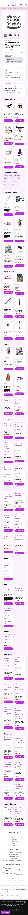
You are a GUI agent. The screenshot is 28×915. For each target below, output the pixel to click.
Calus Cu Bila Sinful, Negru (7, 408)
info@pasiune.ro (20, 874)
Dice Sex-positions (8, 138)
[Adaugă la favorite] (22, 52)
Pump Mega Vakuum (18, 208)
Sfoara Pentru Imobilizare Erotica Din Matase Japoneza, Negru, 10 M (19, 674)
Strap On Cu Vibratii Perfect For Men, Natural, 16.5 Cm (19, 115)
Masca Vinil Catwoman (6, 523)
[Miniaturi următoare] (23, 35)
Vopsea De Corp (7, 187)
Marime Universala (8, 598)
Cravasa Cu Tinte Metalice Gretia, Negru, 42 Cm (19, 287)
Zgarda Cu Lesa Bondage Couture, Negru (8, 232)
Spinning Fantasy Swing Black (19, 479)
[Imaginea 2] (10, 35)
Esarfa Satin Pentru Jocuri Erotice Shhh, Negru (7, 696)
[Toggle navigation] (2, 5)
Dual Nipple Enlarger (6, 793)
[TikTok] (16, 878)
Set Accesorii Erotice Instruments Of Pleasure (18, 547)
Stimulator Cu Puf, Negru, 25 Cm (19, 598)
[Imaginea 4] (20, 35)
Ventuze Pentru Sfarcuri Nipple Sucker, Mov (18, 773)
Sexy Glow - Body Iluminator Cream (19, 819)
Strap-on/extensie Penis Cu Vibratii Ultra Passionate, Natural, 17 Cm (8, 115)
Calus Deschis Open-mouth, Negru (7, 386)
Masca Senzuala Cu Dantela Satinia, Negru (8, 504)
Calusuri (6, 178)
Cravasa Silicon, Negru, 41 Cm (7, 310)
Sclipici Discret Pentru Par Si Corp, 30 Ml (8, 818)
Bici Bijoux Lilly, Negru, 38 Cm (7, 333)
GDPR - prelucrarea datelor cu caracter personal (14, 860)
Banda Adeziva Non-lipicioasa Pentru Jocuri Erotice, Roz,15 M (8, 722)
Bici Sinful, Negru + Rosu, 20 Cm (19, 311)
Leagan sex (12, 178)
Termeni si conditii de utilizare (14, 852)
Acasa (14, 835)
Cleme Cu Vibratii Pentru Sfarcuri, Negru (19, 750)
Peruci (15, 181)
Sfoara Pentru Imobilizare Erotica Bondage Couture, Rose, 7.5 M (8, 672)
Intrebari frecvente (14, 841)
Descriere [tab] (8, 83)
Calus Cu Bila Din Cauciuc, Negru (8, 261)
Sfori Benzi (6, 184)
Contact (14, 837)
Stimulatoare (14, 184)
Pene (11, 181)
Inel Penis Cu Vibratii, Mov (18, 161)
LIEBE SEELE (8, 40)
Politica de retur (14, 856)
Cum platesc (14, 858)
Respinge (15, 909)
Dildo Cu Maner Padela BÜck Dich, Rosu (8, 573)
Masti (19, 178)
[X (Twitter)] (19, 878)
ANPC (14, 845)
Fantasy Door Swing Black (18, 455)
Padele (5, 181)
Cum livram (14, 839)
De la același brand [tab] (17, 83)
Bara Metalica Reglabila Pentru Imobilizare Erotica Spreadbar (8, 206)
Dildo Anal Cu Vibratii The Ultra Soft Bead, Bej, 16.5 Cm (8, 161)
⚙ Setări (24, 891)
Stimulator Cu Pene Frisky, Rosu (8, 620)
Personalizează (6, 909)
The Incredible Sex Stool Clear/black (8, 456)
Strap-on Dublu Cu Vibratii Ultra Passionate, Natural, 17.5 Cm (19, 138)
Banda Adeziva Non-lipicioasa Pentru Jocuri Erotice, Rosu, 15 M (19, 697)
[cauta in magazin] (8, 5)
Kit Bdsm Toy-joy (8, 545)
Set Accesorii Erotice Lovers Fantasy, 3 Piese (7, 751)
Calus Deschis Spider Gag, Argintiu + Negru (19, 235)
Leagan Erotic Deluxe (7, 432)
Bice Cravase (17, 175)
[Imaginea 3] (15, 35)
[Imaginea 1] (5, 35)
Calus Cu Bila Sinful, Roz (18, 388)
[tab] (14, 5)
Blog (14, 843)
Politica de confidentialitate (14, 854)
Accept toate (5, 912)
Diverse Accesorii (8, 175)
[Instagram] (13, 878)
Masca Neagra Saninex (18, 524)
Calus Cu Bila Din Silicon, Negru (19, 408)
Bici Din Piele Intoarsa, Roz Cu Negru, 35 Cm (7, 286)
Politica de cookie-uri (16, 905)
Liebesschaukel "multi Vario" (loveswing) (18, 432)
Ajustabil (7, 209)
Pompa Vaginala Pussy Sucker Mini (19, 793)
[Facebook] (10, 878)
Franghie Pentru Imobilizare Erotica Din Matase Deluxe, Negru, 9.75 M (19, 724)
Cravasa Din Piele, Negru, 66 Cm (19, 333)
